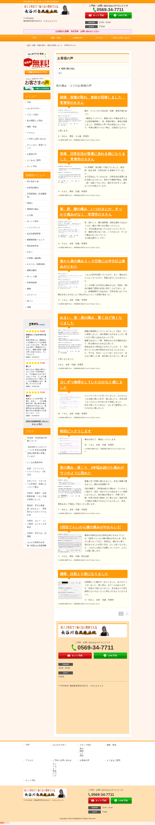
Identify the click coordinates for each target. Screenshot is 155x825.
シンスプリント (34, 227)
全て (60, 73)
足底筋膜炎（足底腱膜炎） (36, 195)
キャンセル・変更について (36, 146)
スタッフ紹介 (33, 115)
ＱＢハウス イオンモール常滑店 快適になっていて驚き (36, 484)
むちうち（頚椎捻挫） (36, 264)
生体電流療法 (33, 188)
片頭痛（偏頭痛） (35, 258)
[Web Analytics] (5, 823)
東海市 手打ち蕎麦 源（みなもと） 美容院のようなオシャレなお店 (36, 510)
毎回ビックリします (75, 431)
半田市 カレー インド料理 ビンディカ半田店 (36, 524)
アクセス (99, 38)
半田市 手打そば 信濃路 (36, 534)
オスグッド (32, 295)
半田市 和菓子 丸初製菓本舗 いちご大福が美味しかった (36, 496)
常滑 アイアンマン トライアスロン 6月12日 (36, 472)
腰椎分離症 (32, 270)
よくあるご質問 (34, 160)
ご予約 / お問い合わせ (120, 38)
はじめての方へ (34, 108)
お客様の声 (77, 38)
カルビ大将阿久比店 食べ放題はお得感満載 (36, 544)
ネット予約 (32, 166)
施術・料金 (56, 38)
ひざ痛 (30, 215)
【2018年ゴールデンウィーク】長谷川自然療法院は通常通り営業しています (37, 451)
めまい (30, 252)
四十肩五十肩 (33, 181)
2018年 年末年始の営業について (37, 439)
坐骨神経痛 (32, 282)
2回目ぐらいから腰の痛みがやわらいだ (90, 527)
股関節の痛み (33, 209)
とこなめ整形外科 (35, 462)
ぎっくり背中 (33, 221)
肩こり (30, 301)
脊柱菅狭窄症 (33, 246)
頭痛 (29, 307)
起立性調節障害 (34, 234)
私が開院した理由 (35, 121)
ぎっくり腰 (32, 276)
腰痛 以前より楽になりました (84, 574)
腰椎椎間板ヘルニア (35, 240)
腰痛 (29, 289)
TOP (34, 38)
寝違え (30, 203)
